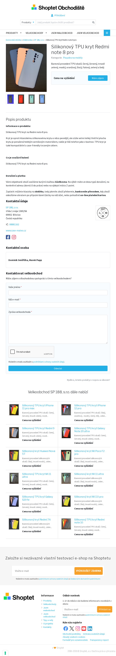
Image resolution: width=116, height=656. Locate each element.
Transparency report (99, 640)
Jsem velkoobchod (88, 32)
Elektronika (27, 40)
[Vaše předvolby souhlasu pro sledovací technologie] (5, 653)
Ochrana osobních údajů (94, 634)
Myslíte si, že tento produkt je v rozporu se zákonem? (88, 380)
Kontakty (47, 627)
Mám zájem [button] (98, 78)
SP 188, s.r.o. (39, 40)
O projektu (48, 623)
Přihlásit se (105, 609)
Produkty (12, 32)
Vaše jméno (14, 287)
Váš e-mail (14, 299)
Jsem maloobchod (61, 32)
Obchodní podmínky (72, 634)
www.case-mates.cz (16, 230)
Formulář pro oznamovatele (75, 640)
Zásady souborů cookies (74, 637)
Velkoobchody (34, 32)
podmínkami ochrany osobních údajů (48, 362)
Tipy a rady (48, 620)
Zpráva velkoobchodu (19, 311)
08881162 (14, 224)
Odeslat (58, 368)
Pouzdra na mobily (72, 57)
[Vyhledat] (93, 22)
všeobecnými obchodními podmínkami (85, 579)
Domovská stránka (13, 40)
